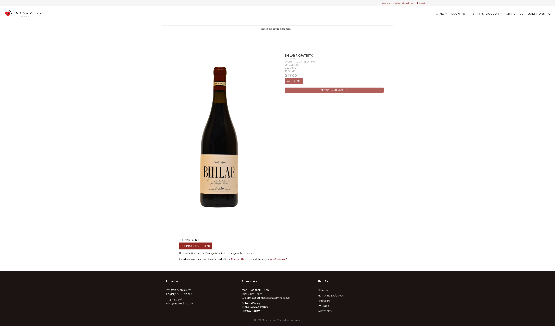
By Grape (323, 305)
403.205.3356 (174, 299)
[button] (549, 13)
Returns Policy (251, 303)
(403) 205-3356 (278, 259)
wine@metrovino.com (179, 303)
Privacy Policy (251, 310)
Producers (324, 300)
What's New (325, 311)
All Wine (323, 290)
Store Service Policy (255, 306)
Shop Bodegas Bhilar (195, 246)
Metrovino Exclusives (331, 295)
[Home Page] (23, 13)
